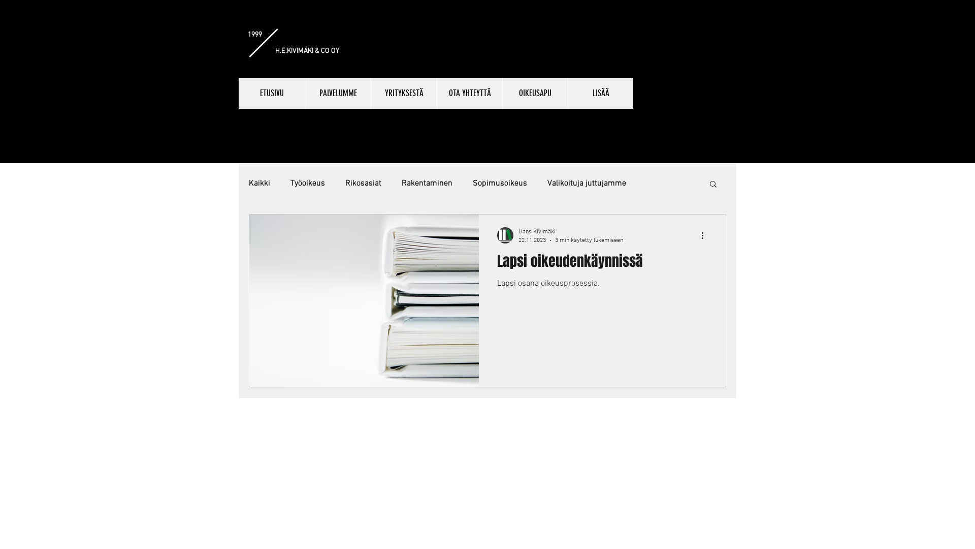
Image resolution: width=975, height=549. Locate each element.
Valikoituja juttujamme (586, 183)
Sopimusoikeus (500, 183)
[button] (713, 184)
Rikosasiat (363, 183)
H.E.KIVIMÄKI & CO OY (307, 51)
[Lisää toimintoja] (706, 235)
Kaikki (259, 183)
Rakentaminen (427, 183)
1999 (255, 34)
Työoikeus (307, 183)
